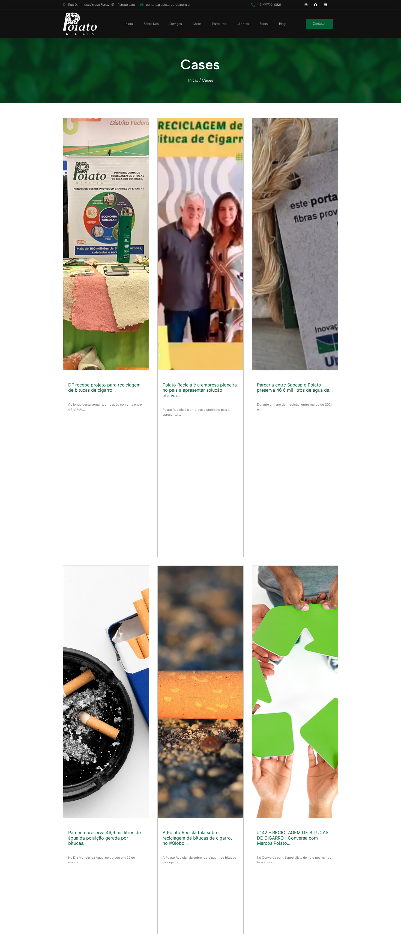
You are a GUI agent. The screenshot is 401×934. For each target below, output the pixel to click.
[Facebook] (316, 5)
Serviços (175, 24)
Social (264, 24)
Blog (282, 24)
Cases (197, 24)
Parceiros (219, 24)
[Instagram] (306, 5)
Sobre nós (151, 24)
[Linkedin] (325, 5)
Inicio (129, 24)
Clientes (243, 24)
